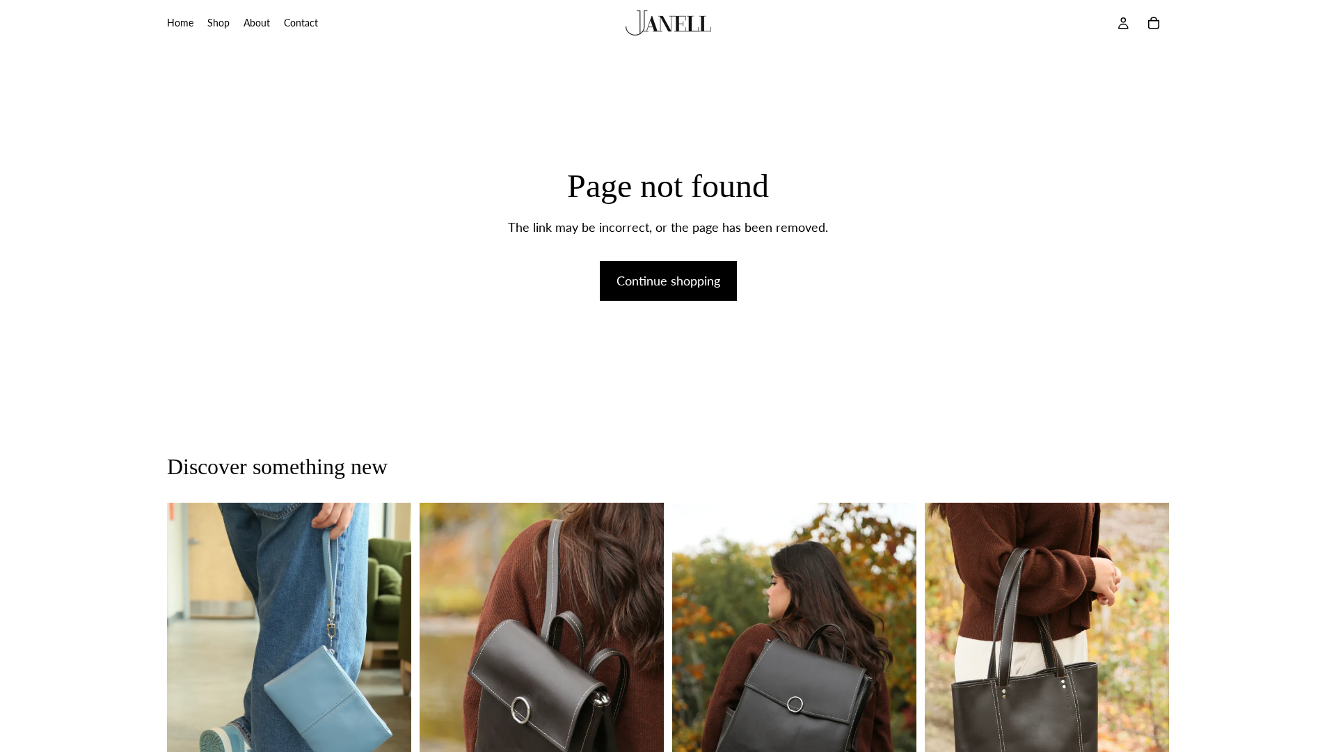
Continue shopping (668, 280)
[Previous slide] (188, 686)
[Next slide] (390, 686)
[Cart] (1153, 23)
